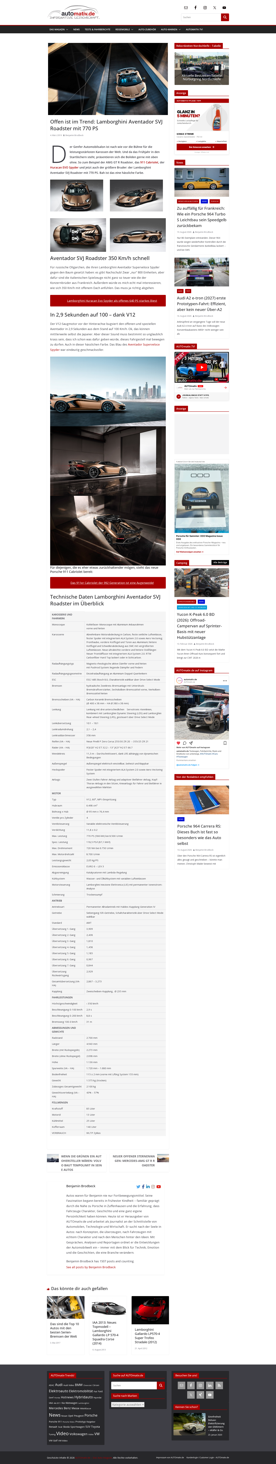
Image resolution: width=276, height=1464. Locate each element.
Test (188, 291)
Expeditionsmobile (186, 602)
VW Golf (53, 1440)
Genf (51, 1397)
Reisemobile (122, 29)
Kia (63, 1402)
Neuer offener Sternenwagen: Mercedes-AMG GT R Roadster (134, 1160)
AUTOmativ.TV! (194, 29)
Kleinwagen (71, 1402)
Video (62, 1433)
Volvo (91, 1434)
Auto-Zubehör (147, 29)
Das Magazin (57, 29)
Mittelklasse (85, 1408)
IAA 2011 (57, 1403)
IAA (51, 1402)
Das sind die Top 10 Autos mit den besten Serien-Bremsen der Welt (64, 1330)
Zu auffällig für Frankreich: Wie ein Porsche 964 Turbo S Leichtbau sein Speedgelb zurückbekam (201, 217)
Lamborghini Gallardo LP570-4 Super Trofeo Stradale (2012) (147, 1335)
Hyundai (97, 1397)
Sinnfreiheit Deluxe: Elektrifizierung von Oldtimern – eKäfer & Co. (216, 1423)
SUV (87, 1426)
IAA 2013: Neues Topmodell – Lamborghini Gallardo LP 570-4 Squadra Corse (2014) (105, 1332)
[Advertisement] (200, 434)
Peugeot (79, 1415)
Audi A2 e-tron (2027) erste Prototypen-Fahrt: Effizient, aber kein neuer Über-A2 (201, 303)
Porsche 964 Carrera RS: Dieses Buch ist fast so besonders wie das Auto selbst (199, 834)
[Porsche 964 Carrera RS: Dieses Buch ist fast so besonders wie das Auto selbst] (201, 800)
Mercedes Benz (60, 1408)
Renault (53, 1426)
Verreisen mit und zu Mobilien (192, 607)
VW (97, 1433)
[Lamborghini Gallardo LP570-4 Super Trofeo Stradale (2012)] (150, 1299)
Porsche (215, 201)
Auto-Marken (169, 29)
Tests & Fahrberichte (97, 29)
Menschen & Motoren (188, 201)
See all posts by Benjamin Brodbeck (91, 1267)
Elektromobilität (81, 1391)
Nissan (64, 1416)
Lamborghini (83, 1403)
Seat (60, 1426)
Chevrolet (87, 1385)
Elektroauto (58, 1391)
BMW (79, 1385)
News (76, 29)
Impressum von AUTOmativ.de (170, 1457)
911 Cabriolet (149, 162)
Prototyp (80, 1421)
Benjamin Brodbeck (74, 135)
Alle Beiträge (220, 562)
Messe (75, 1408)
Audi (180, 291)
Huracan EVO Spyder (64, 167)
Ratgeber (91, 1421)
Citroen (95, 1385)
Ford (100, 1391)
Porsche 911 (55, 1421)
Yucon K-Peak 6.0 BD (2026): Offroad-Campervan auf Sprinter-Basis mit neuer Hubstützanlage (199, 626)
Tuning (52, 1434)
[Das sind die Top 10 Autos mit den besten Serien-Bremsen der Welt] (65, 1299)
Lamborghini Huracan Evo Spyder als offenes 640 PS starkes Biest (112, 301)
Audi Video (68, 1385)
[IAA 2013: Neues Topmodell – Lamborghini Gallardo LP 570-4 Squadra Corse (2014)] (108, 1299)
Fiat (95, 1391)
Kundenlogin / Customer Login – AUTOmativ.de (208, 1457)
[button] (66, 29)
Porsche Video (69, 1422)
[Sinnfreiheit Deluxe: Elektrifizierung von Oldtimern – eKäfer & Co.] (189, 1426)
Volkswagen (78, 1434)
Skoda (66, 1426)
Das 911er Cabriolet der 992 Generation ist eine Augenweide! (112, 583)
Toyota (95, 1426)
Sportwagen (77, 1426)
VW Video (63, 1440)
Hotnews (67, 1397)
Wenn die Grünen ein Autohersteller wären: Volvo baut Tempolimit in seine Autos (81, 1163)
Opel (70, 1415)
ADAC (51, 1385)
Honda (57, 1397)
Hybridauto (83, 1397)
